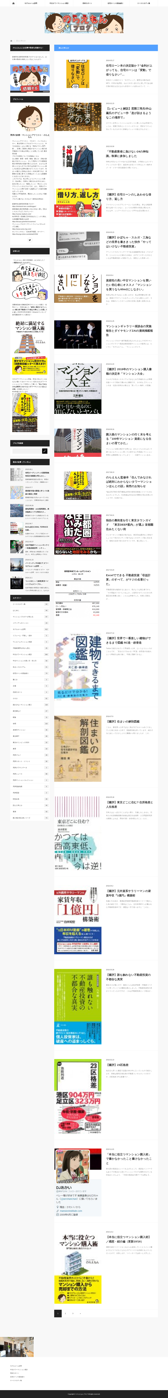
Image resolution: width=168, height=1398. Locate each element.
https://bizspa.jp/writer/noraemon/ (24, 222)
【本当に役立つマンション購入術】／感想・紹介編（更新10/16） (128, 1239)
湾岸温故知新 (30, 786)
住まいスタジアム (30, 667)
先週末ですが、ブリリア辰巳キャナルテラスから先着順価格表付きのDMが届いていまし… (37, 536)
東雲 (30, 749)
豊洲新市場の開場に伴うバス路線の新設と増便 (37, 492)
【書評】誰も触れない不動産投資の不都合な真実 (128, 977)
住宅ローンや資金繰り (115, 3)
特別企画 (30, 799)
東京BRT (30, 736)
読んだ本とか (30, 805)
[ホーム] (13, 3)
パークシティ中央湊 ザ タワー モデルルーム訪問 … (37, 564)
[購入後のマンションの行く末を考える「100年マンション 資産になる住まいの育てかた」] (77, 443)
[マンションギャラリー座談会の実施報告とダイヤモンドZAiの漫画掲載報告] (77, 334)
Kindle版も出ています (20, 392)
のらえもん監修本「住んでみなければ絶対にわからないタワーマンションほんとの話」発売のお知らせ (129, 482)
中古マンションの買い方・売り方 (30, 661)
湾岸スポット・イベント (30, 761)
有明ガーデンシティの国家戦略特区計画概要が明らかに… (37, 474)
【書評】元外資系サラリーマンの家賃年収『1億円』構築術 (128, 893)
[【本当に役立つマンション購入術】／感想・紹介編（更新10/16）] (77, 1267)
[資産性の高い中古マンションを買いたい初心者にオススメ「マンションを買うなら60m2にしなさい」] (77, 289)
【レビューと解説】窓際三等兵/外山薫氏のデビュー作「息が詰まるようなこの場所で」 (128, 113)
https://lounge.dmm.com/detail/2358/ (25, 234)
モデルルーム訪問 (31, 3)
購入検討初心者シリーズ (30, 818)
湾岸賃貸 (30, 793)
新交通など (30, 711)
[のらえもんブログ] (84, 32)
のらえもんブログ (82, 1394)
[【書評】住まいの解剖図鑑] (77, 749)
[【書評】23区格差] (77, 1096)
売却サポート (87, 3)
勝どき (30, 680)
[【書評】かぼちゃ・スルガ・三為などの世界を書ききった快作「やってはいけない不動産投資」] (77, 246)
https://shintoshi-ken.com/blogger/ (24, 206)
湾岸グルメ (30, 755)
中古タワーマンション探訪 (59, 3)
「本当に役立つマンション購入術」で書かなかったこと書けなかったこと (129, 1159)
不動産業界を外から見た (30, 648)
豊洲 (30, 812)
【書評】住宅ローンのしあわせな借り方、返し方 (128, 196)
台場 (30, 686)
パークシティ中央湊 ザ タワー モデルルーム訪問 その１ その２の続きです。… (37, 572)
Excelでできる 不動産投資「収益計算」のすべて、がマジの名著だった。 (128, 579)
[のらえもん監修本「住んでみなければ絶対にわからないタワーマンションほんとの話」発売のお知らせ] (77, 486)
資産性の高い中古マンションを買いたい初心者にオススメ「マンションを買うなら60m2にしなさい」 (129, 285)
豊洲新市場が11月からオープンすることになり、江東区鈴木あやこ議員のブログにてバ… (37, 500)
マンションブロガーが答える (30, 617)
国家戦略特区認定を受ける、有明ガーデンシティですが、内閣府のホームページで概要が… (36, 482)
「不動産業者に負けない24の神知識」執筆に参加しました (127, 153)
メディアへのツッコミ (30, 623)
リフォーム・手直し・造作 (30, 636)
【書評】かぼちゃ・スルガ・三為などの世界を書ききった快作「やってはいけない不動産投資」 (128, 242)
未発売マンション (30, 730)
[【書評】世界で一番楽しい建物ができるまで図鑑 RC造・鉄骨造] (77, 666)
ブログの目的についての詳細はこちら (25, 156)
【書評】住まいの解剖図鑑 (123, 721)
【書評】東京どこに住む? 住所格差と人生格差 (129, 804)
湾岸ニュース (30, 774)
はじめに (30, 610)
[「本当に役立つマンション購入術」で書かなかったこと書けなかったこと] (77, 1182)
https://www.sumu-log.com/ (21, 229)
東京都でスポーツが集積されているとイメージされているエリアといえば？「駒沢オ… (36, 518)
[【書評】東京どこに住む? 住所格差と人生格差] (77, 833)
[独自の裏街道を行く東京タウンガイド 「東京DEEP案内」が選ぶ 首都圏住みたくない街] (77, 534)
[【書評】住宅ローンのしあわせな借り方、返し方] (77, 203)
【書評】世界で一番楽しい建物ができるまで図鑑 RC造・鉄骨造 (128, 640)
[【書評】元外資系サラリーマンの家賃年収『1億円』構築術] (77, 919)
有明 (30, 724)
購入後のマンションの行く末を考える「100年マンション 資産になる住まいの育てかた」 (128, 439)
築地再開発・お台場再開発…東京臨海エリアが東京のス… (37, 510)
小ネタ (30, 698)
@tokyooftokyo (38, 199)
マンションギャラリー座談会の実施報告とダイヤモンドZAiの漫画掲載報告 (129, 330)
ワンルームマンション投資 (30, 642)
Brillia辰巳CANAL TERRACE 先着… (36, 528)
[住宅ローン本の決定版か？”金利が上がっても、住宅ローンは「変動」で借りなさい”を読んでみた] (77, 74)
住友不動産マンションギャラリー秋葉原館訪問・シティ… (37, 546)
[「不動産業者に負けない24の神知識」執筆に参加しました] (77, 160)
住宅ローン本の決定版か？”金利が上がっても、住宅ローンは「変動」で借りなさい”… (129, 70)
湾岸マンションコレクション (30, 780)
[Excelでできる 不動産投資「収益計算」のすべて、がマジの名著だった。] (77, 593)
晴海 (30, 717)
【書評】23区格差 (117, 1064)
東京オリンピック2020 (30, 742)
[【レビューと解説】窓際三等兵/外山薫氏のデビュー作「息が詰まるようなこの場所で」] (77, 117)
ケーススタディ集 (143, 3)
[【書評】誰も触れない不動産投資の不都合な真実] (77, 1006)
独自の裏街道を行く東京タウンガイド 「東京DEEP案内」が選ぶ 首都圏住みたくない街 (129, 525)
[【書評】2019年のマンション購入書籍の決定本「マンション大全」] (77, 388)
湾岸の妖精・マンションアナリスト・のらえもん (30, 136)
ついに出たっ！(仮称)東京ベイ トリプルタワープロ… (37, 582)
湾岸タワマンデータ (30, 768)
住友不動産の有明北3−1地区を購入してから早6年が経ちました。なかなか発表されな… (37, 590)
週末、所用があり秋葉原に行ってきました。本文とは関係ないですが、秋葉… (36, 554)
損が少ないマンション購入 (30, 705)
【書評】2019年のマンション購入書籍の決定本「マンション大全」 (129, 371)
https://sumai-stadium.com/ (21, 214)
